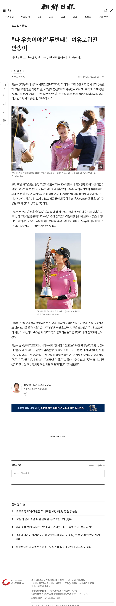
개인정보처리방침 (39, 590)
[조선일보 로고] (58, 7)
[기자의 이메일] (25, 394)
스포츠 (15, 25)
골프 (24, 25)
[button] (4, 10)
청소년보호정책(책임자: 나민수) (63, 590)
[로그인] (112, 10)
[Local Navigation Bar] (4, 10)
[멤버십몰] (58, 408)
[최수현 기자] (16, 388)
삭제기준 (101, 465)
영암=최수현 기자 (18, 77)
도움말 (92, 465)
